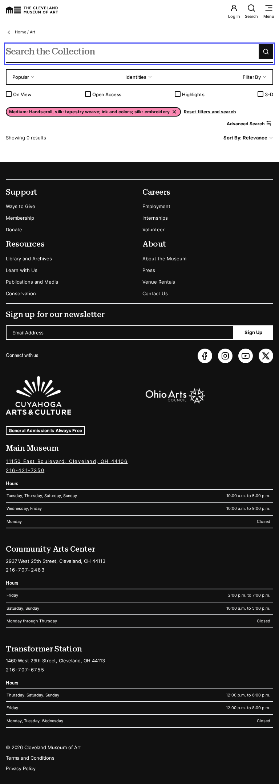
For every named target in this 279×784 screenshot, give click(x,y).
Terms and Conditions (30, 758)
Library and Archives (29, 258)
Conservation (21, 293)
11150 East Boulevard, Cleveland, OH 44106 (67, 461)
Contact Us (155, 293)
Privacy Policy (21, 768)
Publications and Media (32, 282)
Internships (155, 218)
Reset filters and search (210, 111)
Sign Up (253, 332)
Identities (135, 77)
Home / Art (25, 31)
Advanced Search (245, 123)
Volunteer (153, 229)
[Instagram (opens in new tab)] (225, 356)
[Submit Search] (266, 51)
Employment (156, 206)
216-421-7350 (25, 470)
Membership (20, 218)
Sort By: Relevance (245, 138)
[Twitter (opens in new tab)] (266, 356)
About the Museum (164, 258)
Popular (20, 77)
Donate (14, 229)
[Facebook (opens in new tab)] (205, 356)
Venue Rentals (158, 282)
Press (148, 270)
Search (251, 16)
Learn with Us (21, 270)
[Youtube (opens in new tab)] (245, 356)
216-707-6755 (25, 670)
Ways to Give (20, 206)
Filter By (252, 77)
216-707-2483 (25, 570)
